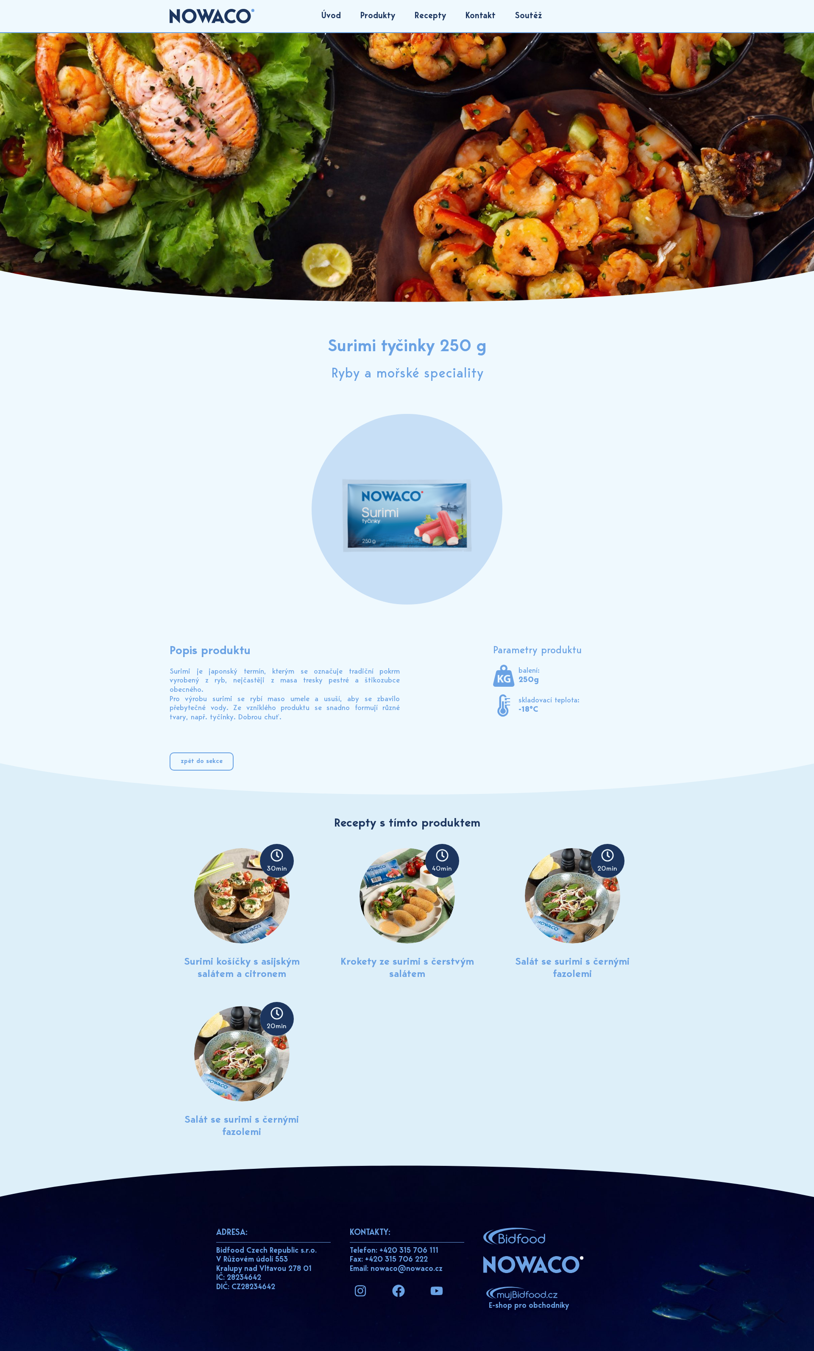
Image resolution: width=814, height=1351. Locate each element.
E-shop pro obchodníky (529, 1306)
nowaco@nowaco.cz (407, 1269)
